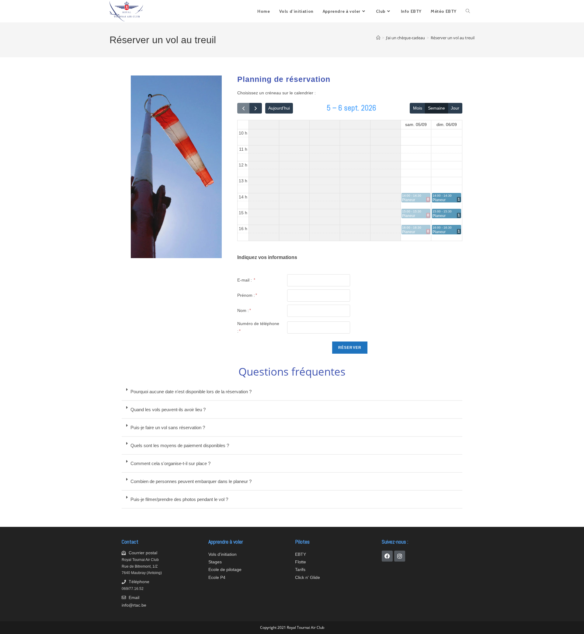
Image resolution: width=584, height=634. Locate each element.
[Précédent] (243, 108)
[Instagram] (399, 556)
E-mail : (245, 280)
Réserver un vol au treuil (452, 37)
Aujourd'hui (279, 108)
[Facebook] (387, 556)
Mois (417, 108)
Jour (455, 108)
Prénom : (246, 295)
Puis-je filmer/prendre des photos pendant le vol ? (179, 499)
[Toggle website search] (467, 11)
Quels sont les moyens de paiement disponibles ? (179, 445)
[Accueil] (378, 37)
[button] (292, 392)
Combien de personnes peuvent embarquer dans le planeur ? (191, 481)
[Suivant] (255, 108)
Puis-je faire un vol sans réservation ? (167, 427)
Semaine (436, 108)
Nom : (243, 310)
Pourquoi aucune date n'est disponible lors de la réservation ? (191, 391)
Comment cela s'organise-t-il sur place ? (170, 463)
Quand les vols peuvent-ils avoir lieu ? (168, 409)
